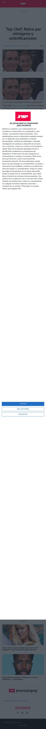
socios (20, 129)
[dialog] (23, 364)
